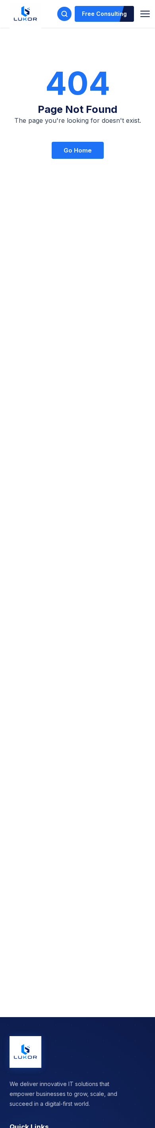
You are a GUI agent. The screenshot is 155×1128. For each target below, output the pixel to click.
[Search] (64, 14)
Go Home (78, 150)
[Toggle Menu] (145, 14)
